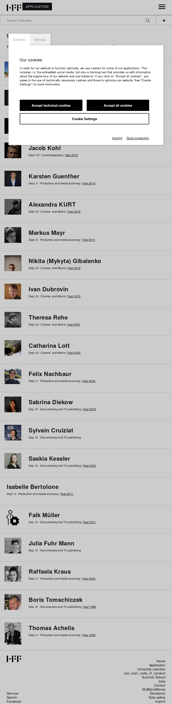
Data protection (138, 138)
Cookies (19, 39)
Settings (40, 39)
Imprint (117, 138)
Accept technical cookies (51, 105)
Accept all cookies (118, 105)
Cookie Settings (84, 118)
